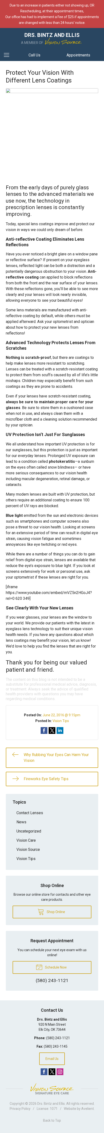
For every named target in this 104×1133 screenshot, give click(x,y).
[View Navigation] (8, 55)
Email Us (52, 1059)
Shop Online (55, 912)
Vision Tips (60, 721)
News (21, 822)
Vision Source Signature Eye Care (52, 1088)
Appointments (78, 55)
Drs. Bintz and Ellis (51, 1104)
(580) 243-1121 (58, 1038)
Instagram (60, 1071)
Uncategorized (28, 831)
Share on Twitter (52, 730)
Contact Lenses (29, 813)
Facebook (44, 1071)
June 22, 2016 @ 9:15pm (61, 715)
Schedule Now (55, 967)
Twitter (52, 1071)
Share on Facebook (44, 730)
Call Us (34, 55)
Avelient (87, 1109)
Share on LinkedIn (60, 730)
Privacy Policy (20, 1109)
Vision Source (28, 849)
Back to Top (52, 1120)
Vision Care (26, 840)
